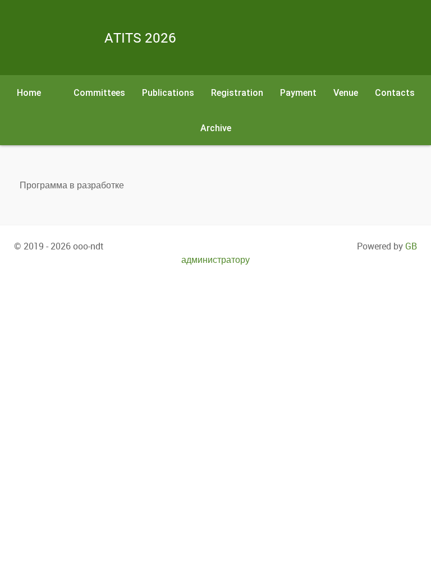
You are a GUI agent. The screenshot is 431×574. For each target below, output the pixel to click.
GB (411, 246)
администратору (215, 259)
